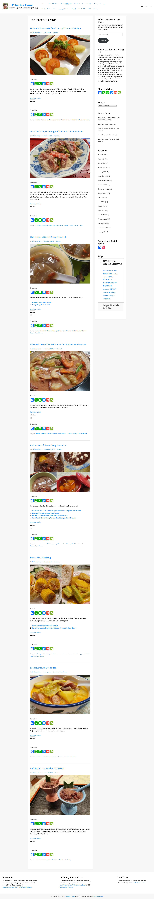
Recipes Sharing (99, 4)
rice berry (68, 860)
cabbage (48, 654)
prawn (70, 433)
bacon (38, 433)
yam (81, 225)
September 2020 (103, 189)
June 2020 (101, 202)
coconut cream (56, 120)
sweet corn (40, 656)
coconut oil (72, 654)
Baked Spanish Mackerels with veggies (45, 625)
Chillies (38, 225)
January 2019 (102, 232)
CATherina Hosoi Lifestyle (82, 4)
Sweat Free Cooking (40, 557)
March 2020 (102, 215)
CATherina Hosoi (21, 5)
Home (44, 4)
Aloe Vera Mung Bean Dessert (42, 302)
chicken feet (46, 120)
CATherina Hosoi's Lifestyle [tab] (112, 262)
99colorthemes (98, 896)
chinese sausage (47, 225)
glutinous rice (60, 331)
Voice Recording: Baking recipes (108, 124)
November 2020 (103, 180)
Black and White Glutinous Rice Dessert (45, 513)
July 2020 (101, 197)
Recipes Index (46, 9)
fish (89, 654)
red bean (79, 331)
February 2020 (103, 219)
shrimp (75, 433)
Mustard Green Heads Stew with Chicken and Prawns (58, 344)
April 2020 (101, 210)
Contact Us (82, 9)
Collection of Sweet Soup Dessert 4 (48, 445)
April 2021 (101, 159)
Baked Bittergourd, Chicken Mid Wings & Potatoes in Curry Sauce (54, 628)
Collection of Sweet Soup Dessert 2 (48, 237)
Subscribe (103, 40)
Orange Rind (70, 331)
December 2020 (103, 176)
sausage (73, 757)
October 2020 (102, 185)
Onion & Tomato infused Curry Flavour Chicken (55, 28)
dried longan (51, 331)
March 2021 (101, 163)
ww (66, 887)
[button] (150, 6)
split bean (39, 333)
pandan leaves (51, 860)
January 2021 (102, 172)
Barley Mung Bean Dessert (41, 305)
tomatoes (87, 120)
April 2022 (101, 155)
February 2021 (102, 167)
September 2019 (103, 228)
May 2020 (101, 206)
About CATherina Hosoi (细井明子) (60, 4)
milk (71, 225)
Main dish (55, 32)
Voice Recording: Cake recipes (107, 135)
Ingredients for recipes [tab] (112, 306)
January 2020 (102, 223)
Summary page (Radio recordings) (65, 9)
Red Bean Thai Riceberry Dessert (47, 768)
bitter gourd (40, 654)
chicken (38, 120)
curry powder (66, 120)
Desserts (58, 241)
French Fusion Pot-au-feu (43, 667)
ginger (67, 225)
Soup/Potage (63, 672)
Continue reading (35, 98)
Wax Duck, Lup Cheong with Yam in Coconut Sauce (57, 131)
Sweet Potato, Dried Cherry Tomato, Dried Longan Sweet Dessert (53, 518)
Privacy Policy (93, 9)
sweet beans (83, 433)
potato (80, 120)
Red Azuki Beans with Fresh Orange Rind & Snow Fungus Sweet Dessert (56, 511)
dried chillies (62, 433)
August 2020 (102, 193)
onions (74, 120)
